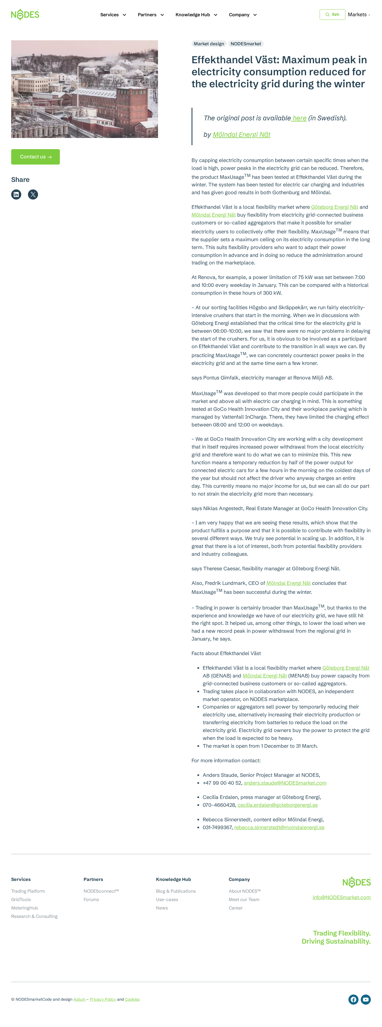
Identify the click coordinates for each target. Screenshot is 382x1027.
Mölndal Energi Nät (241, 134)
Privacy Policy (103, 999)
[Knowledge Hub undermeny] (215, 14)
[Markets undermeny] (369, 14)
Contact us (33, 156)
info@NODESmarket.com (342, 897)
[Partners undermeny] (162, 14)
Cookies (132, 999)
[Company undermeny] (255, 14)
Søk (335, 14)
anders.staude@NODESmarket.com (285, 783)
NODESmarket (246, 43)
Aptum (80, 999)
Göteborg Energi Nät (334, 207)
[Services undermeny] (124, 14)
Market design (209, 43)
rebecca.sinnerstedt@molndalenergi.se (279, 827)
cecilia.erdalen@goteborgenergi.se (278, 805)
